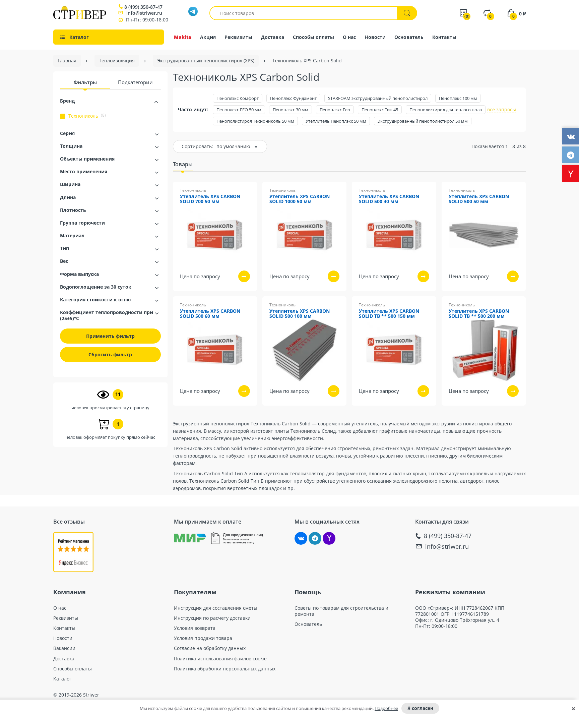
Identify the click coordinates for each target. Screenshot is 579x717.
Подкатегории (135, 82)
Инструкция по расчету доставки (212, 618)
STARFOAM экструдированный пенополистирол (378, 98)
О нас (349, 37)
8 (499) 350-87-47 (143, 7)
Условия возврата (194, 628)
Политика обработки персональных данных (224, 669)
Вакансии (64, 648)
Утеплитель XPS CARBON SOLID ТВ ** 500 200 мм (479, 313)
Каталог (62, 679)
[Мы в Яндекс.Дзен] (329, 538)
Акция (208, 37)
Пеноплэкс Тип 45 (380, 110)
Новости (375, 37)
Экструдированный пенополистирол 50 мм (423, 121)
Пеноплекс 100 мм (458, 98)
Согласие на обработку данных (210, 648)
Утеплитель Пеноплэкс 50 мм (336, 121)
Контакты (444, 37)
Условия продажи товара (203, 638)
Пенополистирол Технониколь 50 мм (255, 121)
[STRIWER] (79, 17)
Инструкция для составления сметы (215, 608)
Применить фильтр (110, 336)
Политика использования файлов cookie (220, 659)
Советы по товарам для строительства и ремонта (341, 611)
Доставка (272, 37)
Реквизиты (238, 37)
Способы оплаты (313, 37)
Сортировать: (197, 146)
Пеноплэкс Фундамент (293, 98)
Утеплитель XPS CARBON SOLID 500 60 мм (210, 313)
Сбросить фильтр (110, 354)
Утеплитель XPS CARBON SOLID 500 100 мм (299, 313)
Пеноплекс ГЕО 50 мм (238, 110)
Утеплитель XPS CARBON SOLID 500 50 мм (479, 199)
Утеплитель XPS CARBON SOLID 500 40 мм (389, 199)
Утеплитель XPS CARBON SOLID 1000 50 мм (299, 199)
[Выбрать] (244, 276)
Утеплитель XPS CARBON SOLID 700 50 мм (210, 199)
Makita (182, 37)
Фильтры (85, 82)
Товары (183, 164)
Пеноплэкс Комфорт (237, 98)
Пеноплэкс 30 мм (290, 110)
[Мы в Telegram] (315, 538)
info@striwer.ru (144, 13)
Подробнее (386, 708)
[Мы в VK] (301, 538)
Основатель (409, 37)
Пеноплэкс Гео (335, 110)
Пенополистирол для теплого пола (445, 110)
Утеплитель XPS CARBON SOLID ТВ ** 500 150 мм (389, 313)
